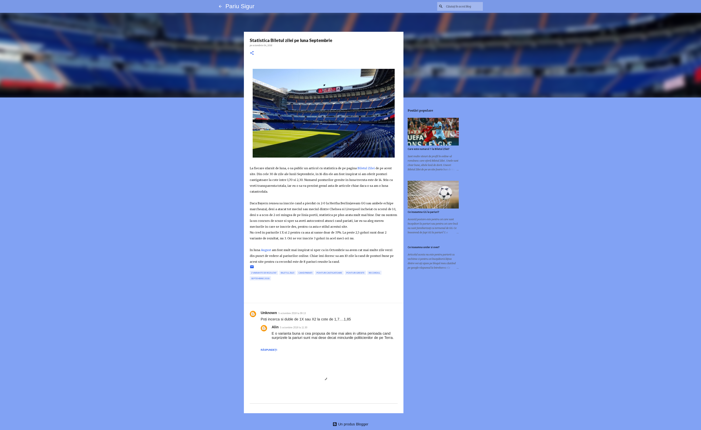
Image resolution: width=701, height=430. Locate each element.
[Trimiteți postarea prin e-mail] (252, 268)
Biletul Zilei (366, 168)
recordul (374, 272)
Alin (275, 327)
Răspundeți (269, 349)
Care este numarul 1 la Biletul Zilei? (428, 149)
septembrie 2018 (260, 278)
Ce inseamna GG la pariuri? (423, 212)
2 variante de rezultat (264, 272)
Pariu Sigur (239, 6)
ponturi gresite (355, 272)
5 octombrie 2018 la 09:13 (292, 313)
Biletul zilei (287, 272)
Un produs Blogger (352, 424)
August (266, 250)
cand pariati (305, 272)
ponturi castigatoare (329, 272)
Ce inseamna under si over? (424, 247)
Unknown (269, 313)
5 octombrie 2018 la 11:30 (293, 327)
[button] (252, 53)
